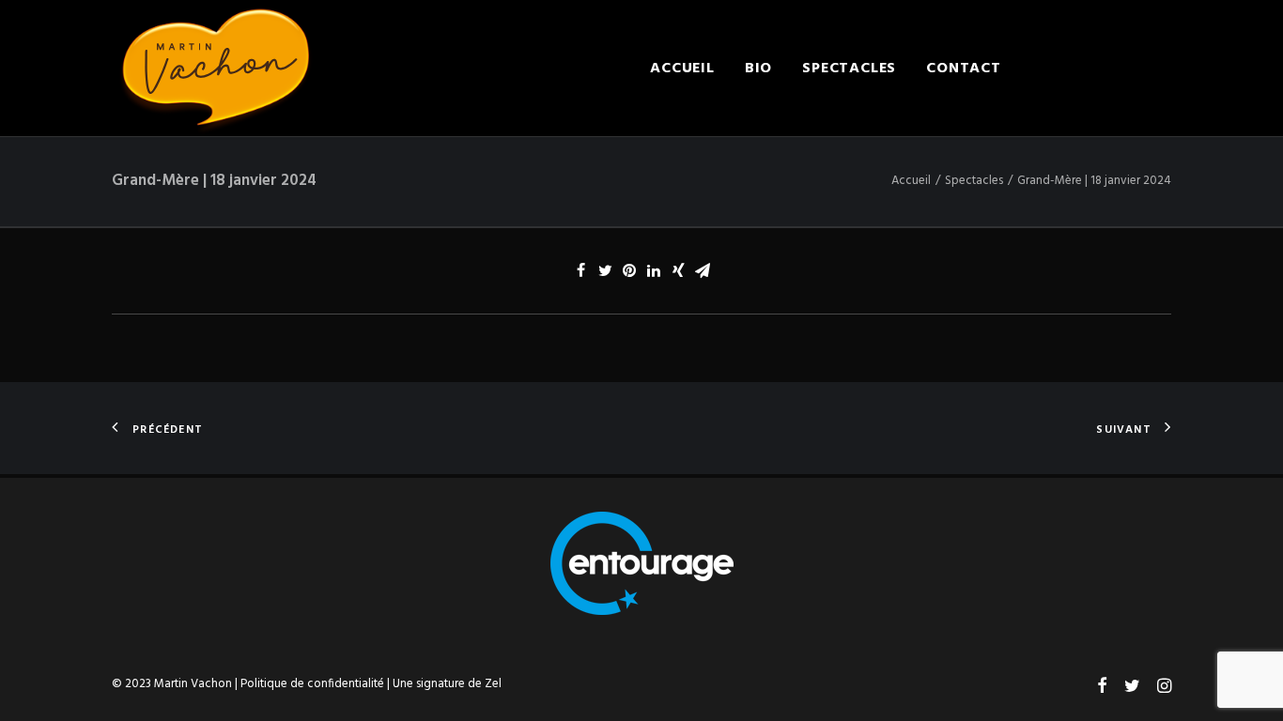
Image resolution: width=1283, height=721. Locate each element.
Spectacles (849, 68)
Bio (758, 68)
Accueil (682, 68)
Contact (963, 68)
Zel (493, 684)
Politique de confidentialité (312, 684)
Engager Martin (1101, 68)
